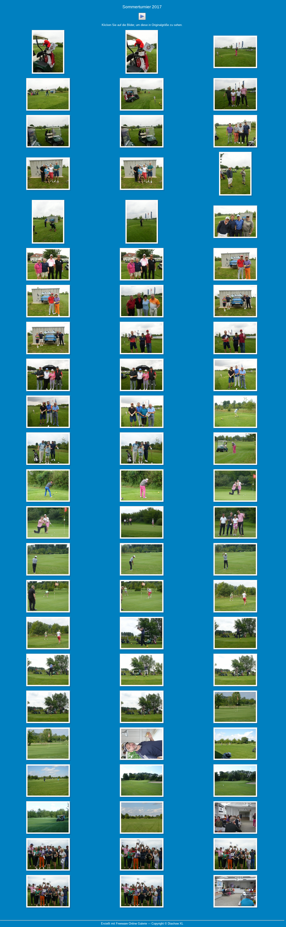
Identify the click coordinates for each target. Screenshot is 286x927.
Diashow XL (175, 923)
